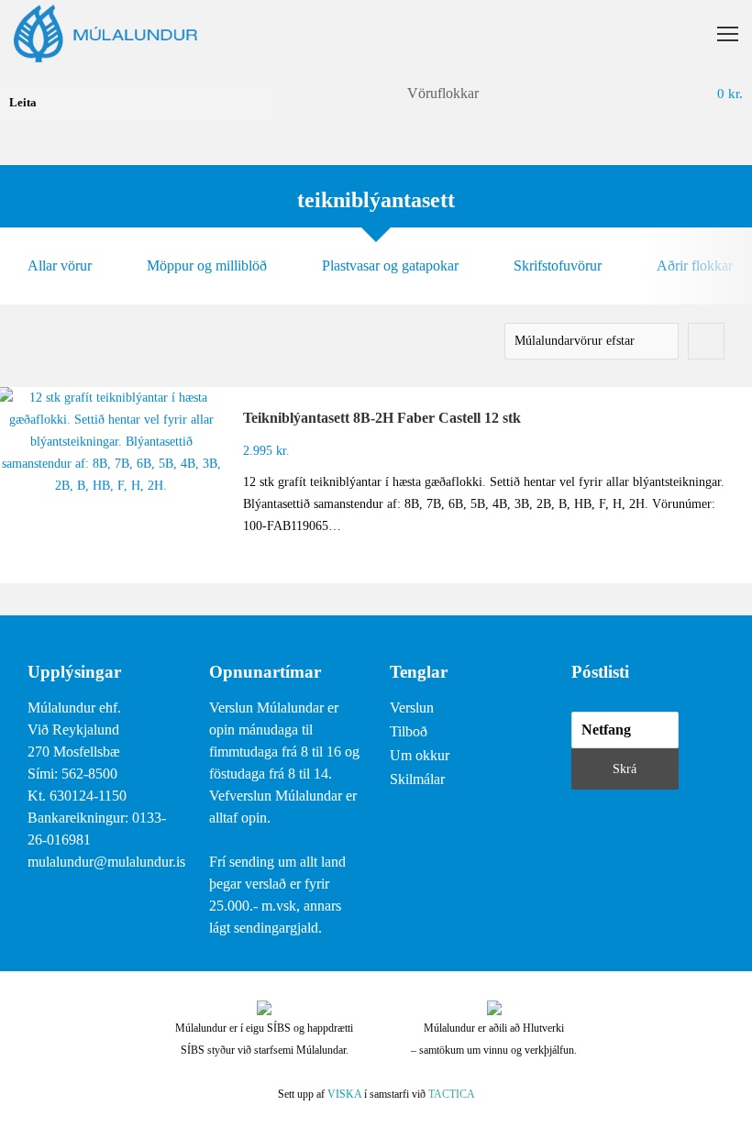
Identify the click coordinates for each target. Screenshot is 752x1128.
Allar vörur (60, 265)
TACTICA (451, 1094)
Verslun (412, 707)
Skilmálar (417, 779)
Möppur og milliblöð (207, 265)
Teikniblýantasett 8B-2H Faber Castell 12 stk (382, 417)
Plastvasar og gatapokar (390, 265)
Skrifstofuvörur (558, 265)
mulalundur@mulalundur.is (106, 861)
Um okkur (419, 755)
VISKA (344, 1094)
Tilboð (408, 731)
